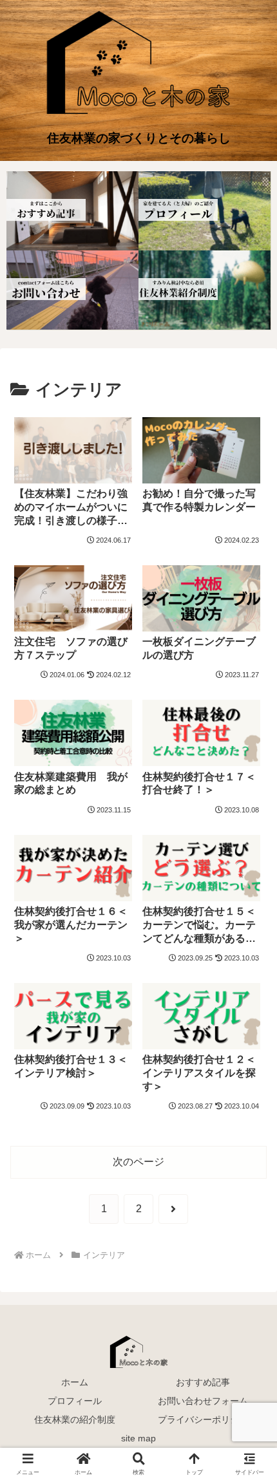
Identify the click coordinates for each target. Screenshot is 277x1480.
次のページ (138, 1161)
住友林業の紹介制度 (74, 1419)
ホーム (74, 1382)
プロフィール (75, 1401)
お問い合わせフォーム (203, 1401)
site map (138, 1438)
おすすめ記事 (203, 1382)
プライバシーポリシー (203, 1419)
